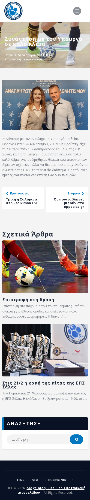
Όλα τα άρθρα (25, 55)
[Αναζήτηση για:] (45, 439)
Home (9, 55)
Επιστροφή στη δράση (28, 300)
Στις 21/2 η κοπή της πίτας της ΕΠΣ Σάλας (43, 385)
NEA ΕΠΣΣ (44, 55)
